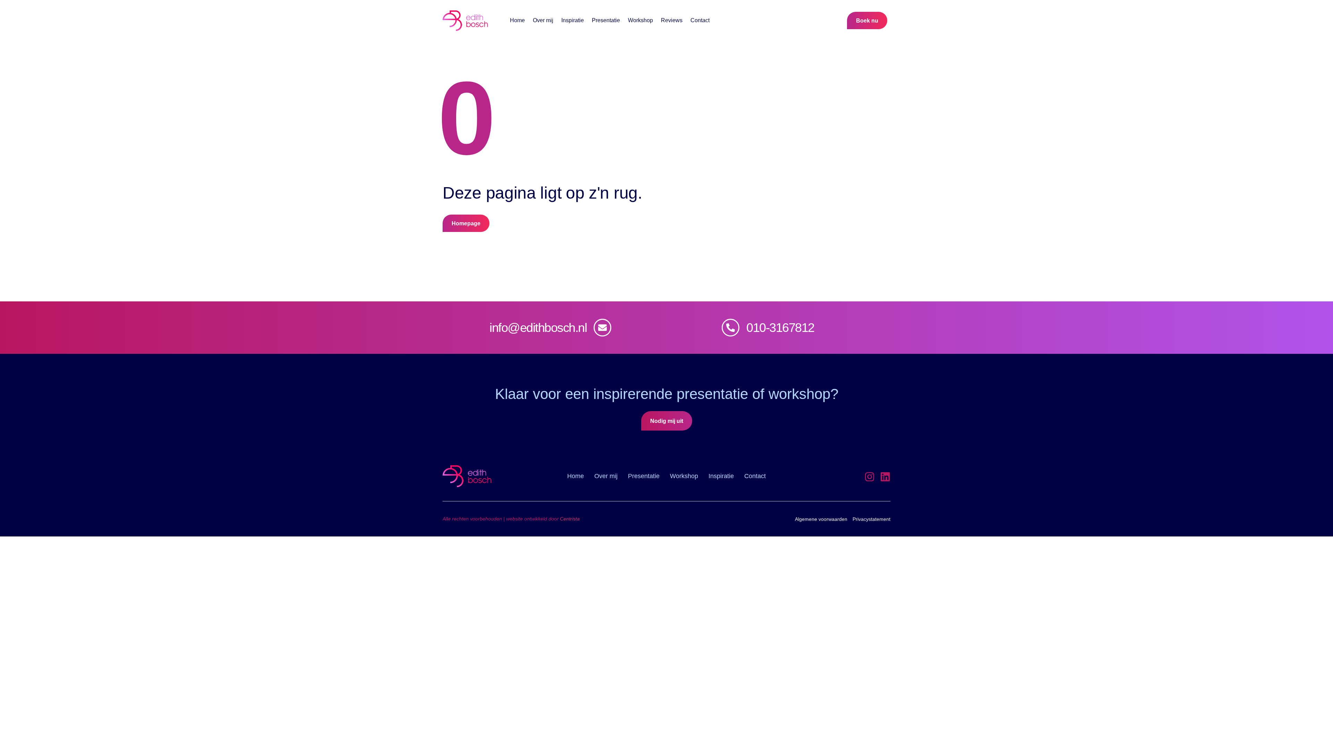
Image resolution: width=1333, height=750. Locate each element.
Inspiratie (572, 20)
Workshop (640, 20)
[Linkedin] (885, 477)
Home (517, 20)
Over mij (543, 20)
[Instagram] (869, 477)
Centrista (570, 519)
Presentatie (606, 20)
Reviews (671, 20)
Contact (700, 20)
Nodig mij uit (666, 421)
